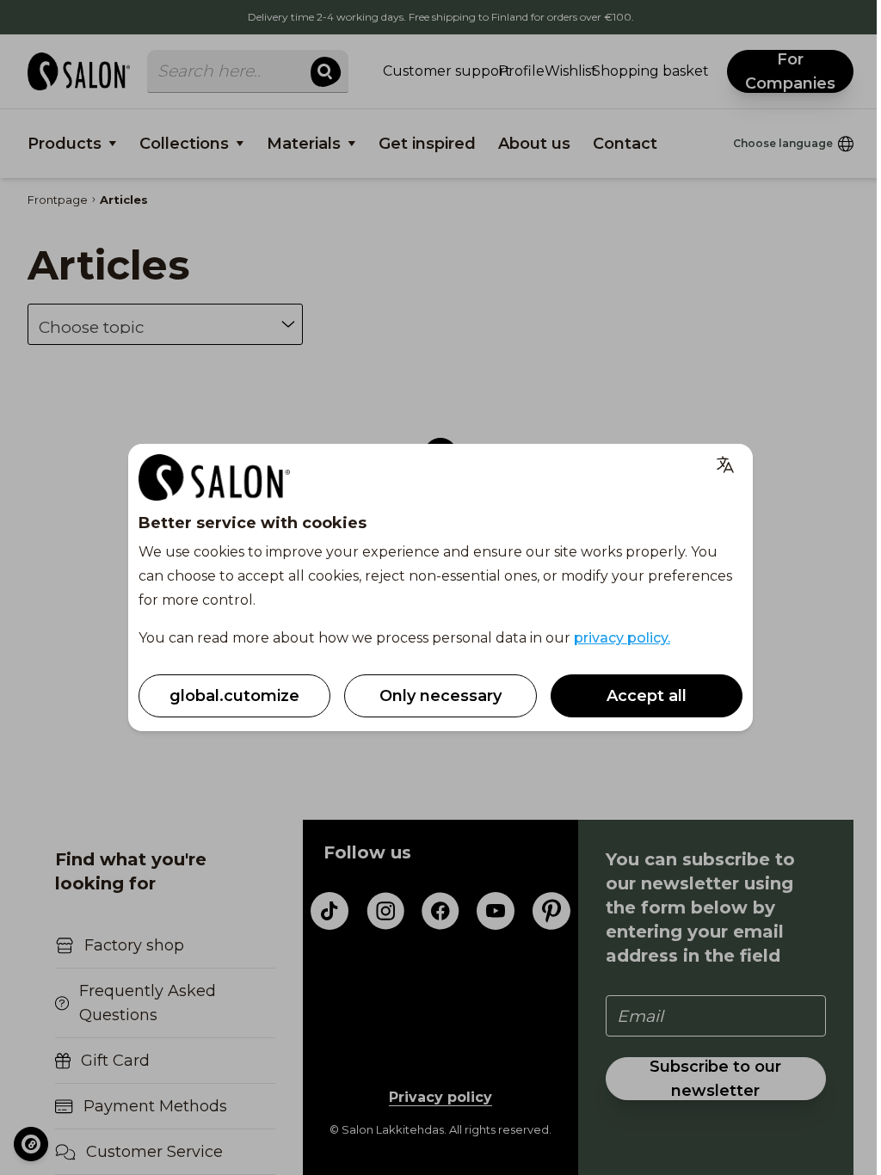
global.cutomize (234, 695)
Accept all (647, 695)
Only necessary (440, 695)
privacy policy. (622, 638)
